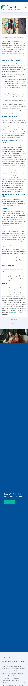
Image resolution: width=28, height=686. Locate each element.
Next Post (14, 323)
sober (14, 55)
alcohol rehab (11, 249)
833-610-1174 (13, 312)
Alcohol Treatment (16, 37)
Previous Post (14, 319)
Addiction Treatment (7, 37)
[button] (26, 7)
